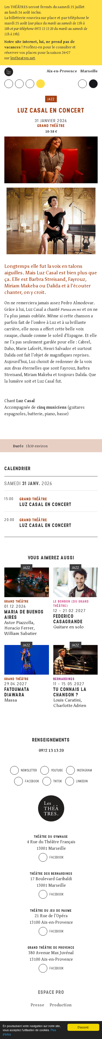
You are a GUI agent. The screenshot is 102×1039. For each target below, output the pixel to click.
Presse (37, 1005)
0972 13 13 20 (51, 750)
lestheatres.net (22, 58)
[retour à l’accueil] (8, 71)
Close (95, 58)
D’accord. (83, 1027)
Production (61, 1005)
